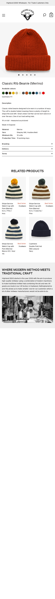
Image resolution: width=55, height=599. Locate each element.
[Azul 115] (6, 93)
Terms (4, 153)
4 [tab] (31, 75)
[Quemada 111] (26, 93)
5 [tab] (35, 75)
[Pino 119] (30, 93)
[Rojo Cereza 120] (43, 93)
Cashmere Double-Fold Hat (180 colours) (35, 246)
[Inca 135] (13, 93)
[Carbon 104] (33, 93)
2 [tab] (23, 75)
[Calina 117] (40, 93)
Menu (4, 15)
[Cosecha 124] (10, 93)
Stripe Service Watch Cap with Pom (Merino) (8, 206)
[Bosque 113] (3, 93)
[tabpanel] (27, 49)
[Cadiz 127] (36, 93)
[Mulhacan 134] (16, 93)
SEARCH (44, 15)
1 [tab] (19, 75)
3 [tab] (27, 75)
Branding (5, 144)
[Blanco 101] (20, 93)
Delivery (5, 149)
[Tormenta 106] (23, 93)
